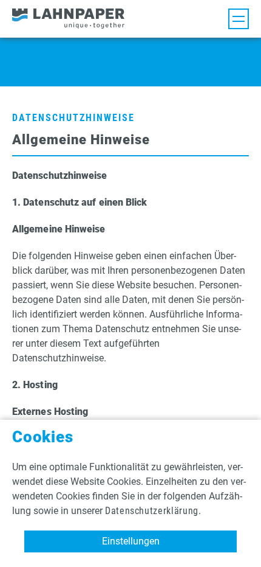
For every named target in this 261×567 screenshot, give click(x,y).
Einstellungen (131, 541)
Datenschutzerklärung (151, 511)
